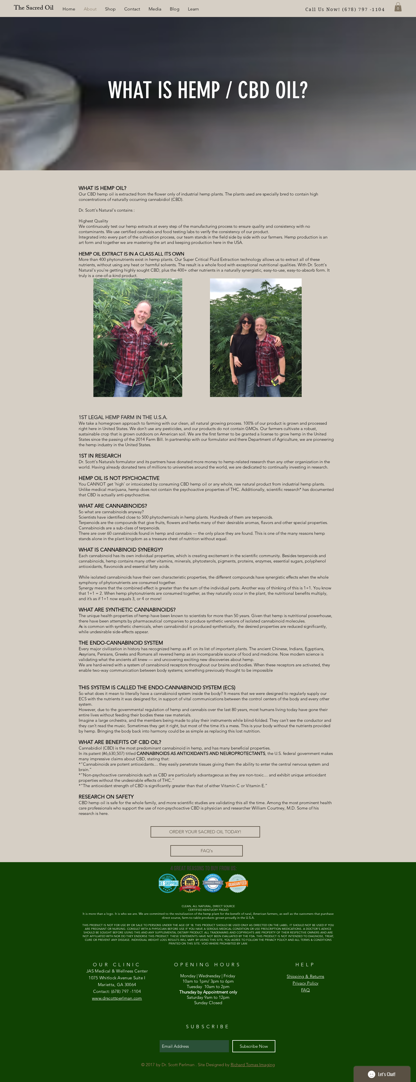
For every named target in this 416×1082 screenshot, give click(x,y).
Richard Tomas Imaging (253, 1064)
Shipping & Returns (305, 976)
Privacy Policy (305, 983)
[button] (193, 9)
